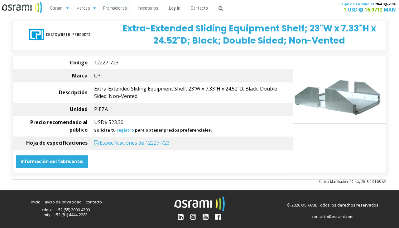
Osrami (56, 8)
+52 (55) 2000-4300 (73, 209)
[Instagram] (193, 217)
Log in (174, 8)
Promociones (115, 8)
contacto (94, 202)
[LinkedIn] (181, 217)
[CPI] (59, 34)
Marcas (83, 8)
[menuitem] (58, 7)
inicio (36, 202)
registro (125, 130)
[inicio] (22, 6)
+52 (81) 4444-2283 (71, 214)
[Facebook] (218, 217)
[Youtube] (206, 217)
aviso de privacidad (63, 202)
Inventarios (148, 8)
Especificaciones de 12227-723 (134, 142)
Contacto (199, 8)
